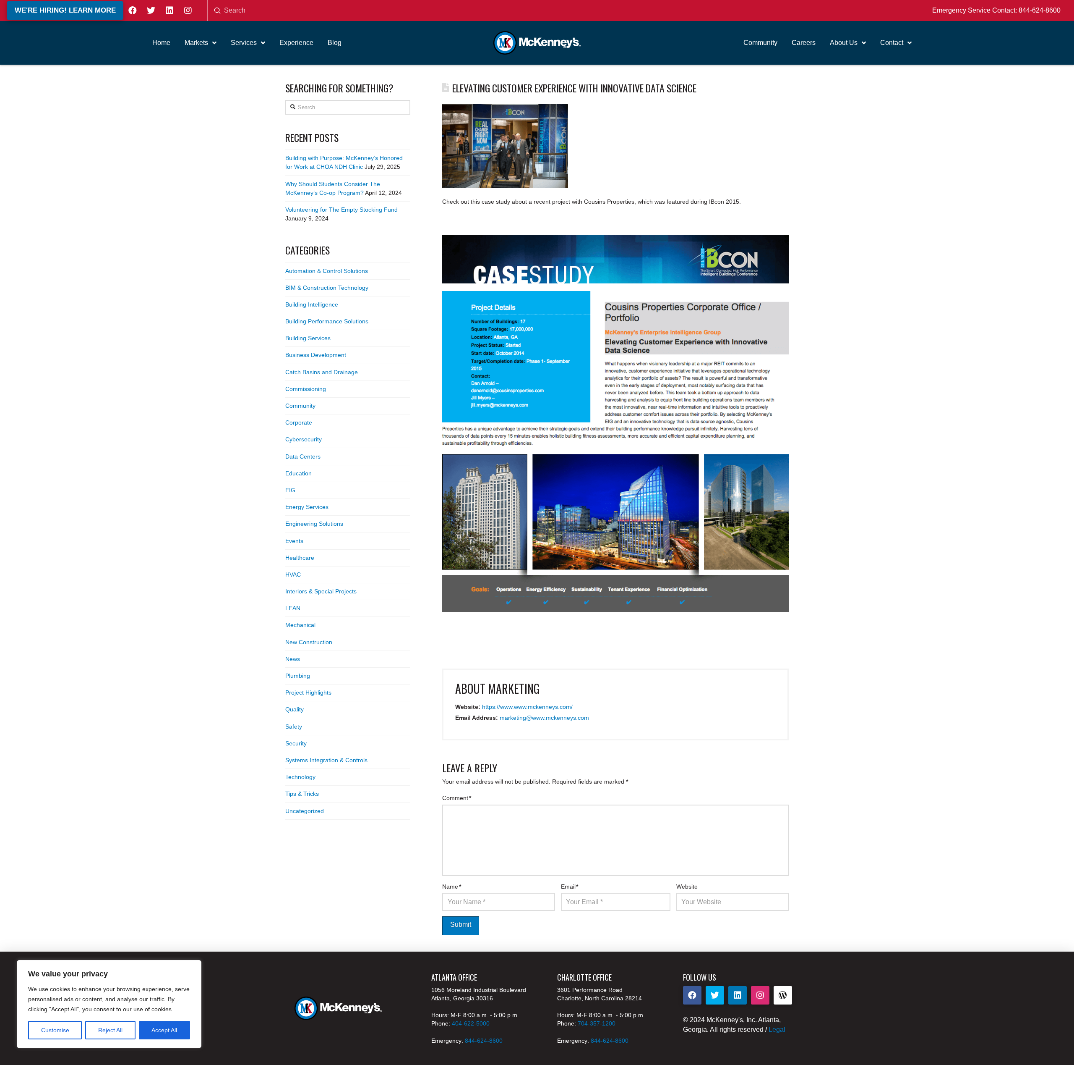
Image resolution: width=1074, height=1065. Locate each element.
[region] (109, 1004)
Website (687, 886)
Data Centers (303, 456)
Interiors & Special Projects (321, 591)
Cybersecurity (303, 439)
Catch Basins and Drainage (321, 372)
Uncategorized (304, 811)
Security (296, 743)
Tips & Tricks (302, 793)
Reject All (110, 1030)
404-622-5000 (471, 1023)
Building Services (308, 338)
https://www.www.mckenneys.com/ (527, 706)
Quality (294, 709)
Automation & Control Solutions (326, 271)
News (292, 659)
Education (298, 473)
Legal (777, 1029)
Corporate (298, 422)
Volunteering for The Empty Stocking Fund (341, 209)
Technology (300, 777)
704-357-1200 (596, 1023)
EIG (290, 490)
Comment (456, 798)
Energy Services (306, 507)
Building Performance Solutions (326, 321)
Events (294, 541)
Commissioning (305, 389)
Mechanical (300, 625)
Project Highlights (308, 692)
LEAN (292, 608)
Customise (55, 1030)
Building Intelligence (311, 304)
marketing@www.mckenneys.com (544, 717)
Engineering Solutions (314, 523)
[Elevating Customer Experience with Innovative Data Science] (615, 423)
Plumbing (297, 675)
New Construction (308, 642)
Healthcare (299, 557)
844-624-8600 (1040, 10)
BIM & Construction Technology (326, 287)
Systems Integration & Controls (326, 760)
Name (451, 886)
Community (300, 405)
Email (570, 886)
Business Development (315, 355)
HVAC (293, 574)
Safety (293, 726)
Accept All (164, 1030)
